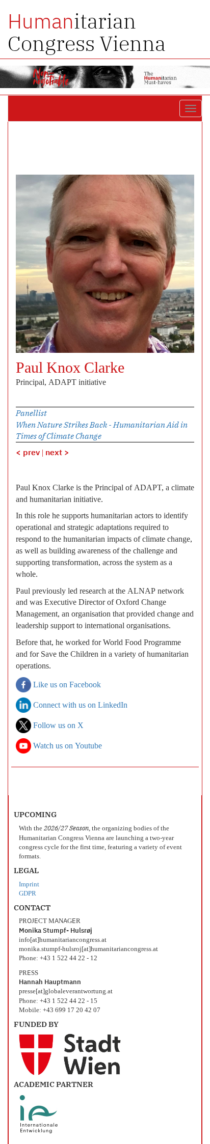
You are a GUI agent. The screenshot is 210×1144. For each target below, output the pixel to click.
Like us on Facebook (66, 685)
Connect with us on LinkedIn (79, 706)
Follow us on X (57, 726)
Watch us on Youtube (66, 746)
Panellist (31, 413)
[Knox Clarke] (105, 264)
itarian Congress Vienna (87, 32)
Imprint (29, 884)
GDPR (27, 893)
